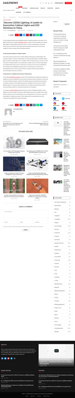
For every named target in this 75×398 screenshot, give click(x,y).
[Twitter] (43, 3)
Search (55, 21)
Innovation (62, 256)
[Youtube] (52, 3)
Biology (62, 209)
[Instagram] (46, 3)
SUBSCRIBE (68, 3)
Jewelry (62, 263)
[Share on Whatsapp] (37, 35)
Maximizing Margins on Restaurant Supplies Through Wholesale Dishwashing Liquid (61, 63)
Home (18, 8)
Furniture (62, 239)
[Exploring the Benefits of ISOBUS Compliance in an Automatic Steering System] (37, 186)
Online (62, 297)
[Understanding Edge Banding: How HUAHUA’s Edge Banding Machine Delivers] (37, 164)
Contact (39, 396)
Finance (62, 236)
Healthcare (62, 250)
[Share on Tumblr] (30, 35)
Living (62, 280)
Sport (62, 314)
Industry (62, 253)
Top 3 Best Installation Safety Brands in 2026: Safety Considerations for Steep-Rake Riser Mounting (67, 185)
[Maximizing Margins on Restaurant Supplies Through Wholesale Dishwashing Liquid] (57, 168)
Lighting (62, 277)
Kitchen (62, 267)
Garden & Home (34, 8)
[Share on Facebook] (20, 35)
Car (62, 212)
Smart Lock (62, 308)
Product (62, 301)
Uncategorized (12, 17)
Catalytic (62, 215)
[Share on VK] (34, 35)
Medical (62, 287)
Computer (50, 8)
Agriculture (62, 205)
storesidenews (12, 30)
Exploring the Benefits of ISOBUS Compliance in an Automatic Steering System (37, 197)
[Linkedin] (49, 3)
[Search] (71, 10)
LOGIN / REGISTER (59, 3)
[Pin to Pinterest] (27, 35)
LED (62, 270)
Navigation (56, 86)
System (62, 318)
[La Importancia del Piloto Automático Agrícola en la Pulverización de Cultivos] (14, 186)
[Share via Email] (41, 35)
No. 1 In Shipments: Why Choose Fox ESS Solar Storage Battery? (61, 55)
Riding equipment (62, 304)
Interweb (18, 12)
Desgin (62, 222)
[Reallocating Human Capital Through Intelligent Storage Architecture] (14, 164)
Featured (24, 8)
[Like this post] (17, 35)
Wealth (43, 8)
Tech (62, 321)
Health (57, 8)
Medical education (62, 290)
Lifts (62, 273)
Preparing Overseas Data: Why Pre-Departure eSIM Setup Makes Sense (60, 48)
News (62, 294)
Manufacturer (62, 284)
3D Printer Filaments (62, 202)
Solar (62, 311)
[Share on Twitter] (24, 35)
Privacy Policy (46, 396)
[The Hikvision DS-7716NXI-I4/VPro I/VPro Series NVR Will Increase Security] (37, 142)
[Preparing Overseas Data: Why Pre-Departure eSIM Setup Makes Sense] (57, 141)
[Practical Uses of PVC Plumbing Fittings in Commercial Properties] (14, 142)
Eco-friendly (27, 12)
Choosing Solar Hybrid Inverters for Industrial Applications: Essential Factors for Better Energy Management (60, 38)
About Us (33, 396)
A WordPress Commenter (59, 84)
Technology (62, 325)
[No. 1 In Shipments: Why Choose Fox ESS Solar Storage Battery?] (57, 154)
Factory (62, 229)
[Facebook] (40, 3)
